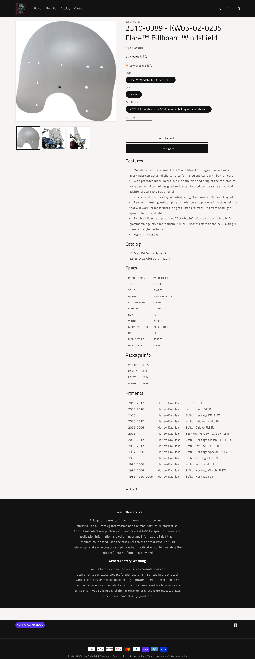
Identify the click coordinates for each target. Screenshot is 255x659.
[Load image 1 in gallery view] (28, 138)
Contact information (177, 656)
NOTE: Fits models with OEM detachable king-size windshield (169, 109)
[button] (221, 8)
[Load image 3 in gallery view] (78, 138)
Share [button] (133, 488)
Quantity (130, 117)
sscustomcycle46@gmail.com (132, 596)
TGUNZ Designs (101, 656)
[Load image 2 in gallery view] (53, 138)
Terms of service (155, 656)
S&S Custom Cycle (84, 656)
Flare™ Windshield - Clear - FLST (151, 80)
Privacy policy (137, 656)
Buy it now (167, 149)
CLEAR (134, 94)
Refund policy (120, 656)
